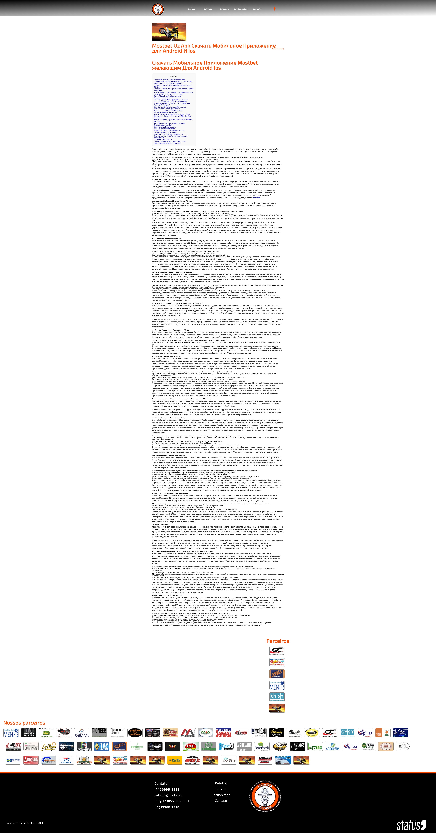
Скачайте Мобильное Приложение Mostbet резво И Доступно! (174, 90)
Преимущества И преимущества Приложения (172, 103)
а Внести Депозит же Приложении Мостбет (171, 100)
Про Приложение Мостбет (164, 129)
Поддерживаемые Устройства (165, 112)
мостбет (256, 198)
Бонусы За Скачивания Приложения (168, 111)
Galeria (224, 9)
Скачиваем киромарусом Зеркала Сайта (169, 80)
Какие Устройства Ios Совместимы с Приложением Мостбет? (168, 97)
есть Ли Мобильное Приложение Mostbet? (170, 101)
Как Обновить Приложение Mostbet (168, 83)
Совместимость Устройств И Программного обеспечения (171, 137)
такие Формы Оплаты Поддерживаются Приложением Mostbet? (169, 124)
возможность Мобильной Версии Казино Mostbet (173, 81)
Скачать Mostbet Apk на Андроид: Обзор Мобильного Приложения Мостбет (169, 142)
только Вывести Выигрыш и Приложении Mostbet (173, 92)
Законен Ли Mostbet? (162, 105)
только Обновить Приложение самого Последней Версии (173, 120)
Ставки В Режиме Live (163, 140)
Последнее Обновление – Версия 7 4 (168, 134)
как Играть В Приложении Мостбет (168, 94)
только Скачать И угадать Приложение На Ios (172, 114)
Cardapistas (241, 9)
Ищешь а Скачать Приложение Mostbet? (169, 130)
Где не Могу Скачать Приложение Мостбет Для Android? (172, 117)
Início (191, 9)
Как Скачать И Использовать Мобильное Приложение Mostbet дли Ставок (170, 108)
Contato (257, 9)
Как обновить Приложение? (165, 127)
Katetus (208, 9)
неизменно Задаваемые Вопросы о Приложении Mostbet (173, 86)
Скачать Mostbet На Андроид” (165, 132)
